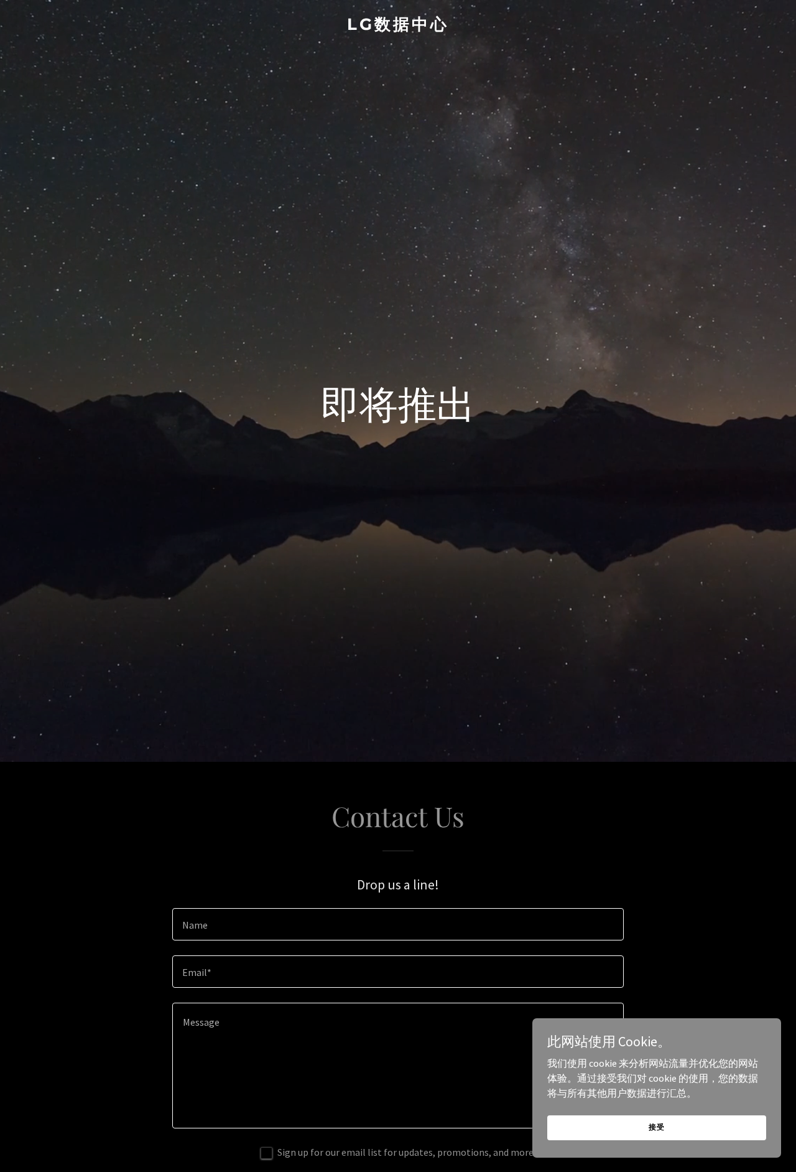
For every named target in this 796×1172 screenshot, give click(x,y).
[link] (398, 26)
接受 (657, 1127)
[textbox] (397, 924)
